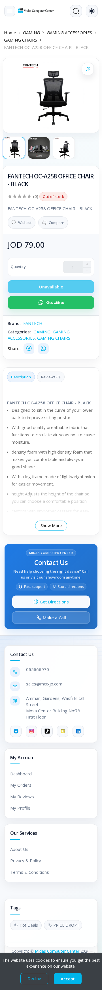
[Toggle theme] (91, 11)
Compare (56, 222)
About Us (19, 849)
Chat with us (55, 303)
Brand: (14, 323)
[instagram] (31, 731)
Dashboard (21, 774)
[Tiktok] (47, 731)
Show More (51, 525)
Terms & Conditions (29, 872)
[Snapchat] (62, 731)
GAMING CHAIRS (20, 40)
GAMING (31, 32)
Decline (34, 978)
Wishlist (25, 222)
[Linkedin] (78, 731)
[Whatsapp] (43, 348)
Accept (68, 979)
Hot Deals (29, 925)
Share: (14, 348)
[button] (9, 11)
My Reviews (22, 796)
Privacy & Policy (25, 860)
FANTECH (32, 323)
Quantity (18, 266)
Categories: (19, 332)
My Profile (20, 808)
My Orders (20, 785)
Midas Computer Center (57, 951)
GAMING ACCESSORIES (69, 32)
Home (10, 32)
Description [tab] (21, 376)
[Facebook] (29, 348)
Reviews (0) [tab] (51, 376)
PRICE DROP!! (65, 925)
